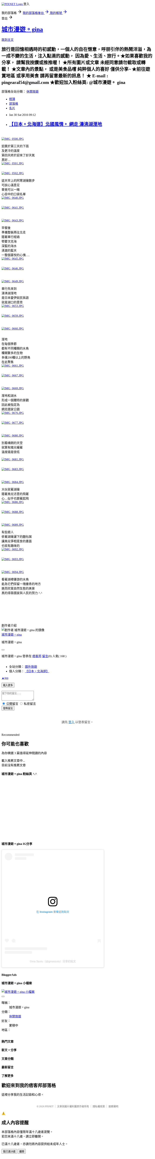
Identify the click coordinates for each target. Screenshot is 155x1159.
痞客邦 (36, 656)
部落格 (13, 103)
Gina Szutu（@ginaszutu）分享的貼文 (53, 961)
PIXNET (49, 1106)
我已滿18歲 (9, 1151)
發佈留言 (8, 708)
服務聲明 (113, 1106)
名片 (12, 108)
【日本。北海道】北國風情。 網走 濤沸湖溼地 (55, 124)
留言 (45, 656)
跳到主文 (8, 39)
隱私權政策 (99, 1106)
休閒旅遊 (32, 91)
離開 (21, 1151)
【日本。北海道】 (37, 671)
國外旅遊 (31, 666)
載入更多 (8, 685)
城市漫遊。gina (22, 29)
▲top (5, 677)
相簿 (12, 99)
